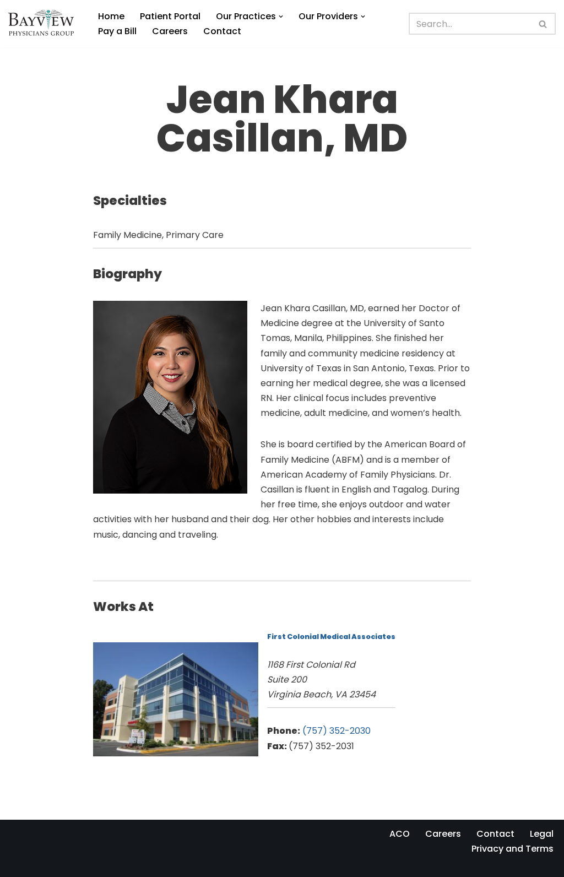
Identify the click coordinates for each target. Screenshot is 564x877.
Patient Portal (170, 16)
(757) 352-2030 (336, 730)
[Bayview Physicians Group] (43, 23)
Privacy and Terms (512, 848)
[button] (281, 16)
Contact (222, 31)
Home (111, 16)
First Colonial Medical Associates (331, 636)
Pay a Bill (117, 31)
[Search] (543, 24)
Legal (542, 833)
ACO (399, 833)
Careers (170, 31)
